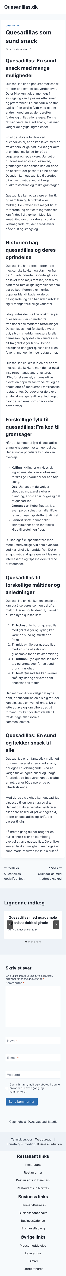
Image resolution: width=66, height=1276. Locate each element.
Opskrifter (13, 25)
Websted (13, 1075)
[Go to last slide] (10, 924)
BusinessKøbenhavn (33, 1213)
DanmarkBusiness (33, 1205)
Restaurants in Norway (33, 1188)
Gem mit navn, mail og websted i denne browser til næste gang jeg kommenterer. (35, 1088)
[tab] (26, 942)
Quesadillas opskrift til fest (14, 873)
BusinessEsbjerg (33, 1228)
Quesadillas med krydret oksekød (50, 873)
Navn (12, 1040)
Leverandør (33, 1253)
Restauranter (33, 1172)
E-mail (13, 1057)
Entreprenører (33, 1269)
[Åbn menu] (58, 7)
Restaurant (33, 1165)
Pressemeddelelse (33, 1245)
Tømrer (33, 1261)
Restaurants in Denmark (33, 1180)
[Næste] (56, 924)
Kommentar (15, 983)
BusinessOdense (33, 1220)
